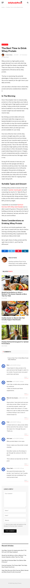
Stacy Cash (10, 468)
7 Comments (24, 54)
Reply (26, 377)
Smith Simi (9, 381)
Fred (8, 422)
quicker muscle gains (15, 190)
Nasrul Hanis (9, 54)
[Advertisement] (15, 25)
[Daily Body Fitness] (15, 2)
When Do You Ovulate (12, 398)
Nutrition (5, 44)
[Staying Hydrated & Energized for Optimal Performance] (15, 332)
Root (8, 365)
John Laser (9, 438)
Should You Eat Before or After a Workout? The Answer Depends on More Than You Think (14, 294)
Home (3, 7)
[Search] (27, 2)
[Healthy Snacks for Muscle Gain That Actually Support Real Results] (15, 308)
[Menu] (3, 2)
